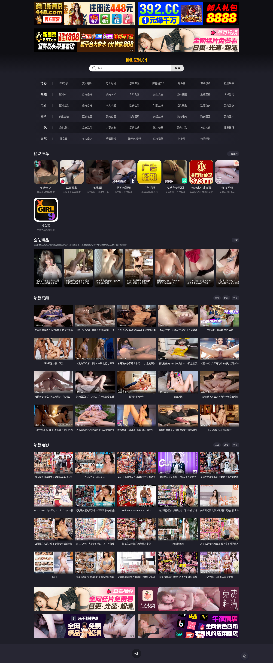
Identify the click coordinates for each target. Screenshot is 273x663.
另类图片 (229, 116)
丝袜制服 (182, 94)
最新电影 (41, 444)
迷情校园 (158, 127)
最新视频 (41, 297)
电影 (43, 105)
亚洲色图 (87, 116)
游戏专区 (134, 83)
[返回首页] (244, 656)
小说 (43, 127)
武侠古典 (134, 127)
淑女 (226, 444)
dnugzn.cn (136, 60)
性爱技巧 (229, 127)
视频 (43, 94)
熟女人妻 (158, 94)
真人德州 (87, 83)
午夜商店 (87, 138)
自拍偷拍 (87, 94)
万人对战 (111, 83)
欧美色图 (111, 116)
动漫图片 (134, 116)
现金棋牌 (205, 83)
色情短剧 (205, 138)
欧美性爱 (134, 105)
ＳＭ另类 (229, 94)
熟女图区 (205, 116)
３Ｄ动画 (134, 94)
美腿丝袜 (158, 116)
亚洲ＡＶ (64, 94)
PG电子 (63, 83)
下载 (235, 240)
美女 (217, 297)
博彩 (43, 83)
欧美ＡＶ (111, 94)
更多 (235, 297)
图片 (43, 116)
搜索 (177, 68)
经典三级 (182, 105)
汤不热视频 (134, 138)
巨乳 (226, 297)
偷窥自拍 (64, 116)
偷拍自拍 (87, 105)
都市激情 (64, 127)
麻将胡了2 (158, 83)
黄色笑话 (205, 127)
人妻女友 (111, 127)
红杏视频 (158, 138)
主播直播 (205, 94)
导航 (43, 138)
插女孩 (63, 138)
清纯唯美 (182, 116)
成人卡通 (111, 105)
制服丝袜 (158, 105)
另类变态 (229, 105)
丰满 (217, 444)
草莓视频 (111, 138)
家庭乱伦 (87, 127)
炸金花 (181, 83)
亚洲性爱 (64, 105)
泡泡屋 (181, 138)
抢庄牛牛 (229, 83)
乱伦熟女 (205, 105)
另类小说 (182, 127)
